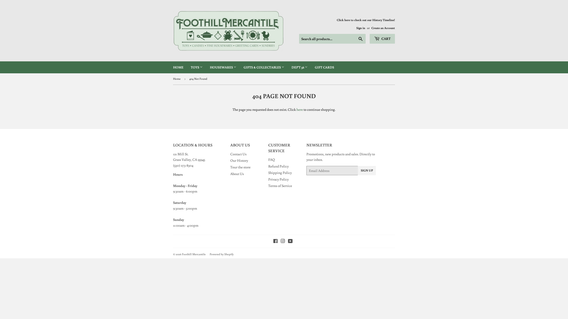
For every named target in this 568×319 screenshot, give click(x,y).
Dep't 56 (298, 67)
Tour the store (240, 167)
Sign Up (367, 170)
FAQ (271, 159)
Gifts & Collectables (263, 67)
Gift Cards (324, 67)
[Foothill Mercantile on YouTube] (290, 241)
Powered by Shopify (222, 254)
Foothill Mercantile (194, 254)
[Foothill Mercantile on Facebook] (275, 241)
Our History (239, 160)
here (299, 109)
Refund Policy (278, 166)
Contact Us (238, 154)
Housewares (222, 67)
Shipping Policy (280, 172)
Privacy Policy (278, 179)
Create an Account (383, 28)
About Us (237, 173)
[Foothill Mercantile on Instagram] (283, 241)
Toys (195, 67)
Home (178, 67)
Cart (385, 38)
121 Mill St (180, 154)
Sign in (360, 28)
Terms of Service (280, 185)
